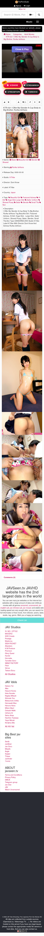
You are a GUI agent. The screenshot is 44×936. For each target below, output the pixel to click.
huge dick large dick (15, 200)
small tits (35, 202)
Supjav (7, 753)
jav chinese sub (16, 607)
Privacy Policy (10, 777)
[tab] (9, 577)
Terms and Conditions (13, 775)
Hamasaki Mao (11, 703)
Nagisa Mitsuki (10, 695)
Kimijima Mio (10, 722)
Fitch (7, 665)
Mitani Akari (9, 708)
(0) (25, 102)
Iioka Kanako (10, 693)
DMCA (7, 779)
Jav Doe (8, 784)
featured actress (29, 197)
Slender (34, 159)
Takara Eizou (10, 670)
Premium (8, 651)
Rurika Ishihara (18, 167)
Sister (13, 159)
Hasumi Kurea (10, 691)
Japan (13, 192)
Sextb (7, 741)
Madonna (8, 641)
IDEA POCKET (10, 643)
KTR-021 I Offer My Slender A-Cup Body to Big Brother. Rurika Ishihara (21, 37)
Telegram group (11, 782)
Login (27, 5)
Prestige (8, 638)
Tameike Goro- (11, 660)
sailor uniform (32, 200)
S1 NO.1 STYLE (11, 631)
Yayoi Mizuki (10, 720)
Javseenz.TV (30, 30)
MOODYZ (8, 633)
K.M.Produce (10, 648)
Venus (7, 668)
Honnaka (8, 658)
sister (18, 202)
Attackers (8, 646)
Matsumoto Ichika (12, 700)
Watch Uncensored (12, 789)
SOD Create (9, 636)
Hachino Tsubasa (11, 718)
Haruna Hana (10, 705)
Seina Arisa (9, 715)
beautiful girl (15, 197)
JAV (6, 787)
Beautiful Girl (23, 159)
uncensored (33, 605)
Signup (18, 5)
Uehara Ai (9, 713)
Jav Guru (8, 746)
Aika (6, 688)
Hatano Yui (9, 686)
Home (8, 34)
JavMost (8, 744)
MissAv (29, 21)
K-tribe (12, 177)
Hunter (7, 655)
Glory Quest (9, 653)
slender (25, 202)
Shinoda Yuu (10, 698)
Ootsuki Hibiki (10, 710)
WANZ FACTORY (11, 663)
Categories (17, 34)
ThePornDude (23, 1)
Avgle (7, 751)
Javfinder (8, 758)
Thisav (7, 756)
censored (24, 605)
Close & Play (22, 49)
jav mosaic (27, 607)
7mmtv (7, 761)
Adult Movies (29, 34)
